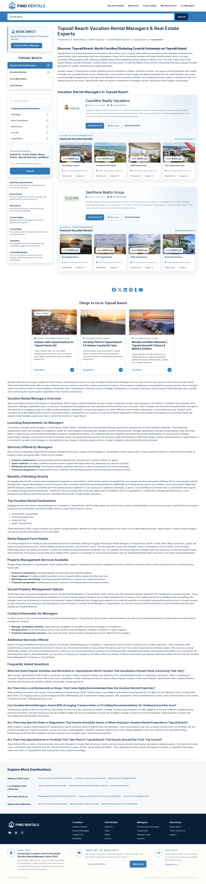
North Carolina (97, 39)
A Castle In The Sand (106, 165)
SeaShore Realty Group (105, 192)
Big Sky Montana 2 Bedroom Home (84, 804)
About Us (109, 827)
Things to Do (78, 834)
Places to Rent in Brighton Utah (136, 796)
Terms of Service (177, 831)
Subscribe (138, 864)
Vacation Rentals (115, 5)
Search (30, 171)
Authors (108, 838)
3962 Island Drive (138, 257)
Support (173, 834)
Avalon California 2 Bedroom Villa (52, 786)
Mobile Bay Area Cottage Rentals (122, 778)
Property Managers (80, 831)
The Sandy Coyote (70, 165)
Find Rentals (63, 39)
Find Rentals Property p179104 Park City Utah (57, 796)
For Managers (188, 5)
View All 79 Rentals (184, 139)
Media (107, 834)
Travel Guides (150, 5)
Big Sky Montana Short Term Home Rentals (119, 804)
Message (114, 126)
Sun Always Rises (70, 257)
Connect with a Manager (26, 45)
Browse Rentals (132, 125)
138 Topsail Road (104, 257)
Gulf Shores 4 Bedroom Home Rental (90, 778)
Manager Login (143, 834)
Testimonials (142, 831)
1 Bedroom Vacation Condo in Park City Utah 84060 (99, 796)
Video (107, 831)
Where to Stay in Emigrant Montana (53, 804)
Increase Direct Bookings (148, 827)
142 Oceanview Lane (174, 165)
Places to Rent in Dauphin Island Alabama (55, 778)
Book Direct (93, 125)
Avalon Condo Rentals (120, 786)
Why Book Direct (168, 5)
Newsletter (77, 838)
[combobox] (90, 16)
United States (79, 39)
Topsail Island (140, 39)
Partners (141, 838)
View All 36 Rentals (184, 230)
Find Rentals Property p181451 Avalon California (88, 786)
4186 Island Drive (138, 165)
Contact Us (170, 864)
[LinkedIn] (16, 832)
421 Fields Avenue (173, 257)
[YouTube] (9, 832)
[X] (22, 832)
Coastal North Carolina (118, 39)
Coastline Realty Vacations (108, 101)
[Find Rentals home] (26, 5)
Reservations (175, 827)
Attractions (133, 5)
